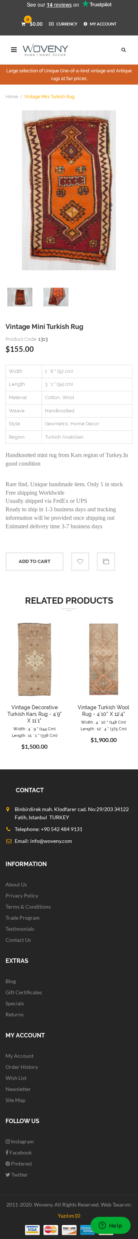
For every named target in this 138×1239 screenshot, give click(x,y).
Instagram (22, 1141)
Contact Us (18, 940)
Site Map (15, 1100)
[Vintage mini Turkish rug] (69, 190)
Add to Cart (34, 561)
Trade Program (23, 917)
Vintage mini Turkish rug (49, 96)
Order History (22, 1067)
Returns (15, 1014)
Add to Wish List (80, 561)
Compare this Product (106, 561)
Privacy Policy (22, 895)
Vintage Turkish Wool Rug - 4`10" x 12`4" (103, 710)
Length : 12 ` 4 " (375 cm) (104, 729)
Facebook (20, 1152)
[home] (45, 49)
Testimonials (20, 929)
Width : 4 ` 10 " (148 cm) (103, 722)
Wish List (16, 1078)
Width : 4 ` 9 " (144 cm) (34, 729)
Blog (11, 981)
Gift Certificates (24, 992)
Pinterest (21, 1163)
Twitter (19, 1174)
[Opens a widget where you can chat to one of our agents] (110, 1226)
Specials (15, 1003)
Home (12, 96)
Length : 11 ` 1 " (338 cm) (34, 735)
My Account (19, 1056)
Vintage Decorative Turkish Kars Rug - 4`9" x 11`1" (34, 714)
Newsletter (18, 1089)
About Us (16, 884)
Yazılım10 (69, 1215)
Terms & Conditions (28, 906)
